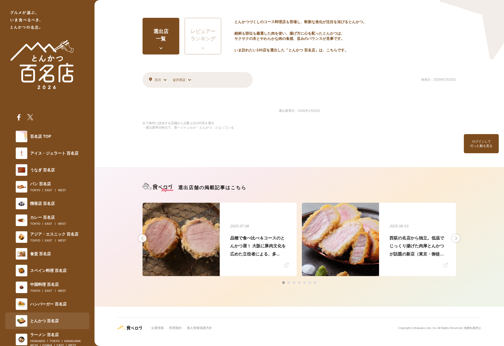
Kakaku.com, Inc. (426, 327)
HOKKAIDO (37, 341)
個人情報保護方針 (199, 328)
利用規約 (175, 328)
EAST (48, 190)
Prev (142, 238)
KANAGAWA (72, 341)
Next (456, 238)
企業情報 (157, 328)
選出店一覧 (161, 35)
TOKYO (35, 190)
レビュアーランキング (203, 35)
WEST (62, 190)
